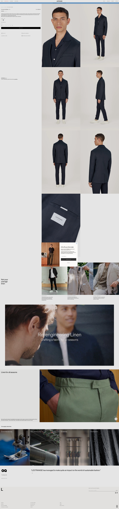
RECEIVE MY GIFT (68, 259)
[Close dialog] (76, 243)
